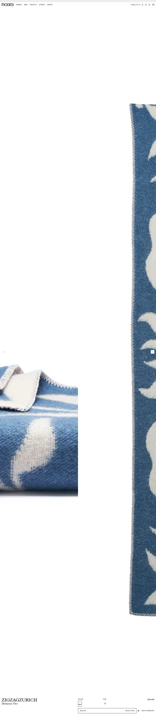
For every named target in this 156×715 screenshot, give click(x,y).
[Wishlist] (150, 5)
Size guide (150, 699)
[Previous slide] (3, 352)
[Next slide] (152, 352)
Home (3, 9)
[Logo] (8, 4)
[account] (142, 5)
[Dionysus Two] (80, 703)
